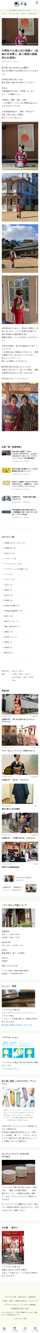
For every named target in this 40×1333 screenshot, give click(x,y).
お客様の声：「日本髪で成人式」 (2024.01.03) (18, 838)
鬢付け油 (7, 653)
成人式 (23, 14)
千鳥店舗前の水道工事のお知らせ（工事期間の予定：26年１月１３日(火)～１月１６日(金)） (24, 512)
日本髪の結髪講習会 (11, 611)
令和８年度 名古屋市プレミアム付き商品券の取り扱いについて (25, 470)
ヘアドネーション (10, 564)
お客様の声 (8, 548)
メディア (7, 579)
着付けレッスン (10, 621)
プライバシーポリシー (11, 1305)
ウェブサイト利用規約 (28, 1305)
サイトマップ (32, 1301)
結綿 (13, 680)
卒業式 (6, 590)
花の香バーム (9, 637)
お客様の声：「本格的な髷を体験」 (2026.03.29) (24, 498)
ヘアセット (8, 558)
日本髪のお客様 (10, 605)
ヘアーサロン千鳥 (13, 14)
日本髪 (6, 600)
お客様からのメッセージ (13, 543)
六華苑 (14, 674)
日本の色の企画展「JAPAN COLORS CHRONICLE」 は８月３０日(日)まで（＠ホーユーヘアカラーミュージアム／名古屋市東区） (24, 455)
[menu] (37, 2)
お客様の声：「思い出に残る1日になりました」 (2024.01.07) (19, 720)
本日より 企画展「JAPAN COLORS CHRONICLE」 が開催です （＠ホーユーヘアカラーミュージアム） (25, 484)
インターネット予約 (20, 1318)
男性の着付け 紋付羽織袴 (11, 809)
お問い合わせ (22, 1297)
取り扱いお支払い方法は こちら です (17, 1025)
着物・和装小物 (10, 626)
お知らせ (7, 553)
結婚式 (6, 632)
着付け (6, 616)
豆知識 (6, 647)
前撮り (21, 674)
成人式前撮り (17, 677)
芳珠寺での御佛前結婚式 (10, 867)
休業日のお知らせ (21, 1301)
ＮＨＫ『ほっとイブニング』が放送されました (18, 750)
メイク (6, 574)
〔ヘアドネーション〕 (11, 1068)
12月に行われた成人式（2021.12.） (23, 879)
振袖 (25, 677)
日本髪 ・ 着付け (8, 1301)
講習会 (6, 642)
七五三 (6, 585)
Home (4, 14)
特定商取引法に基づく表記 (20, 1308)
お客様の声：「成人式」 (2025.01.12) (15, 780)
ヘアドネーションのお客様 (14, 569)
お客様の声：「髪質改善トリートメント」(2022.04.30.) (13, 888)
